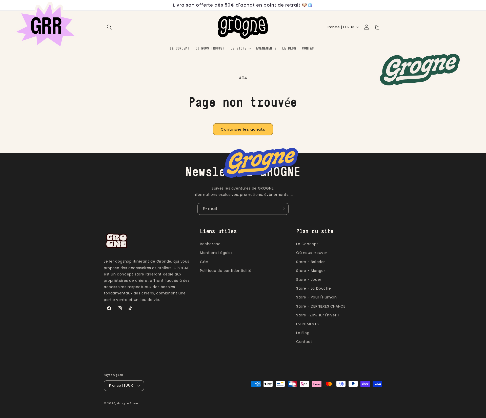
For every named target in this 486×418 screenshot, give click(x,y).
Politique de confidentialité (226, 270)
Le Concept (307, 243)
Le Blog (302, 332)
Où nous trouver (311, 252)
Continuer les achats (243, 129)
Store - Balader (310, 261)
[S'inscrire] (282, 209)
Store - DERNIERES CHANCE (320, 306)
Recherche (210, 243)
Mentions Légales (216, 252)
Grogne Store (127, 403)
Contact (304, 341)
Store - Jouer (308, 279)
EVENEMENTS (307, 324)
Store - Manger (310, 270)
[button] (109, 27)
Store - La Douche (313, 288)
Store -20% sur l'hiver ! (317, 315)
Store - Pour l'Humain (316, 297)
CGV (204, 261)
